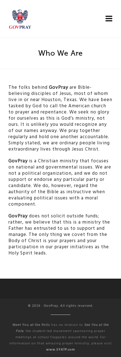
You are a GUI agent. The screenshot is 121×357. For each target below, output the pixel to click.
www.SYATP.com (60, 349)
